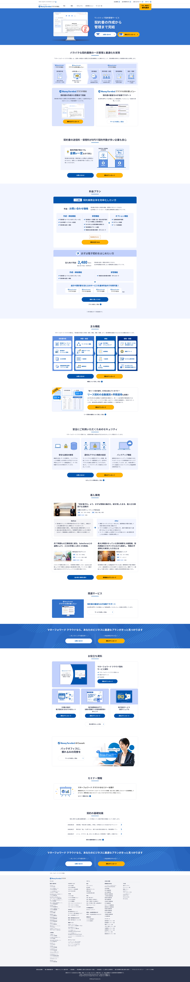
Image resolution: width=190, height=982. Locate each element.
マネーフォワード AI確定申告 (55, 898)
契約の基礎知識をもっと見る (94, 839)
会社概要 (116, 1)
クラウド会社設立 (71, 899)
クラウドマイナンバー (54, 952)
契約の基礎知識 (108, 899)
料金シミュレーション (90, 905)
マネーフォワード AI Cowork (74, 942)
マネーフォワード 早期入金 (73, 928)
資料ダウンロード (109, 175)
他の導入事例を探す (80, 577)
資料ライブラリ (126, 885)
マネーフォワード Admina (73, 905)
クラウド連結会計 (53, 923)
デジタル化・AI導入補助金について (75, 913)
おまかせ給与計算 (71, 891)
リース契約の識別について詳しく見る (94, 414)
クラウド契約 (70, 895)
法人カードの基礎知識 (109, 905)
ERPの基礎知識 (108, 890)
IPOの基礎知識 (108, 903)
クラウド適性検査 (53, 961)
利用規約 (72, 969)
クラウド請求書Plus (54, 906)
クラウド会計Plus (54, 889)
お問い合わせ (80, 175)
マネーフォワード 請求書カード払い (75, 925)
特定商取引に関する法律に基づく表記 (86, 969)
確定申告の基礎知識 (109, 894)
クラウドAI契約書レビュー (73, 897)
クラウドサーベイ (54, 958)
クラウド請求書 (56, 900)
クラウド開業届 (71, 901)
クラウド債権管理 (55, 909)
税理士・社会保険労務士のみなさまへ (94, 914)
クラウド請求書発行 (56, 903)
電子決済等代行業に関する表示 (122, 969)
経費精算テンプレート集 (110, 922)
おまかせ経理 (70, 885)
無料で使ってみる (95, 299)
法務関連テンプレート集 (110, 928)
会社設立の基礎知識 (109, 901)
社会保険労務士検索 (90, 893)
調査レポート (125, 889)
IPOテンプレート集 (108, 931)
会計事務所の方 (125, 1)
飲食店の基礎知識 (108, 908)
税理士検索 (88, 891)
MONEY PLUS (126, 894)
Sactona (76, 936)
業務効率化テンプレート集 (110, 933)
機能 (72, 6)
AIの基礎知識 (107, 916)
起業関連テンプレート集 (110, 930)
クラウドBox (55, 926)
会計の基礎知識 (108, 892)
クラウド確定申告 (56, 895)
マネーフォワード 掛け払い (55, 929)
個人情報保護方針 (49, 969)
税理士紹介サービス (90, 889)
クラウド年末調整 (53, 947)
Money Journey (126, 896)
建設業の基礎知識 (108, 910)
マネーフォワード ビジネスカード (75, 903)
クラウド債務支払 (53, 915)
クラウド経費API (89, 920)
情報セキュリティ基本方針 (62, 969)
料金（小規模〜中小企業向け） (92, 901)
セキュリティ (80, 6)
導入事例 (88, 887)
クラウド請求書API (90, 919)
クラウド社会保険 (53, 949)
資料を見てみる (95, 242)
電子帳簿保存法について (73, 911)
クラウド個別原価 (53, 921)
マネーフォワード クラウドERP (74, 906)
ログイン (147, 1)
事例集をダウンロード (109, 577)
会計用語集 (107, 888)
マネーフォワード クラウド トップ (47, 1)
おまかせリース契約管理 (73, 889)
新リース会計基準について (73, 915)
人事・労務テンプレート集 (110, 926)
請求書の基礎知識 (108, 897)
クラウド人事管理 (53, 935)
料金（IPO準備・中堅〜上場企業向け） (94, 903)
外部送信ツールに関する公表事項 (105, 969)
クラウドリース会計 (55, 892)
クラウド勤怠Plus (55, 941)
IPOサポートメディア (90, 909)
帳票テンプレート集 (109, 924)
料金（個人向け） (90, 897)
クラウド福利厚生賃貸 (54, 955)
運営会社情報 (39, 969)
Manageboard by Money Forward (75, 934)
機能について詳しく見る (93, 381)
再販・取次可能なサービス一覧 (74, 919)
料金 (64, 6)
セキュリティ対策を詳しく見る (94, 480)
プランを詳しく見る (93, 304)
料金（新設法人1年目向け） (92, 899)
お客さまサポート (137, 1)
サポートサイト (89, 885)
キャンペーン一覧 (126, 887)
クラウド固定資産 (53, 918)
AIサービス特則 (150, 969)
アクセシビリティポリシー (138, 969)
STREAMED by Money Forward (74, 931)
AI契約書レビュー (89, 6)
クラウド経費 (53, 912)
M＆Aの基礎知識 (108, 912)
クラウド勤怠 (55, 938)
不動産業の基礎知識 (109, 914)
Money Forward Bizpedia (111, 886)
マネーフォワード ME (127, 891)
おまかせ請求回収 (71, 887)
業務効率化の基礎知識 (109, 907)
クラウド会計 (52, 886)
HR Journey (125, 898)
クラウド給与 (52, 944)
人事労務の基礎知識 (109, 895)
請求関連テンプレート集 (110, 920)
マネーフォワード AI (74, 945)
